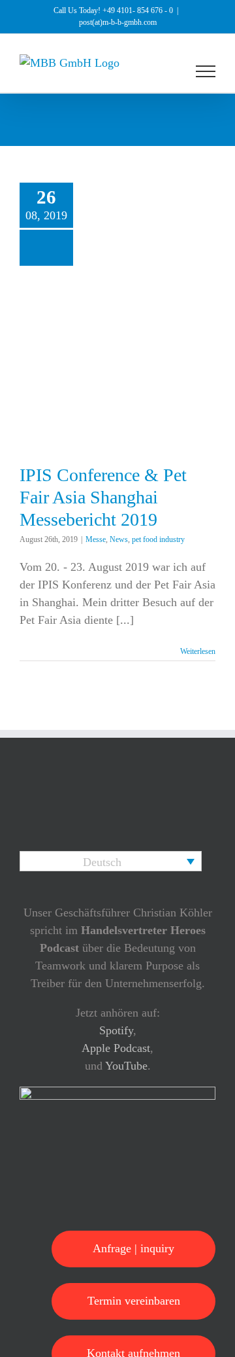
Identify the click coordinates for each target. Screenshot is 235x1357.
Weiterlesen (197, 651)
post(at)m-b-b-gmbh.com (118, 22)
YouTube (126, 1065)
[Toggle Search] (160, 70)
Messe (96, 539)
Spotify (116, 1030)
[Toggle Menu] (205, 71)
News (119, 539)
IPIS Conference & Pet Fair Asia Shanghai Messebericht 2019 (103, 497)
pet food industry (158, 539)
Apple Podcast (116, 1048)
